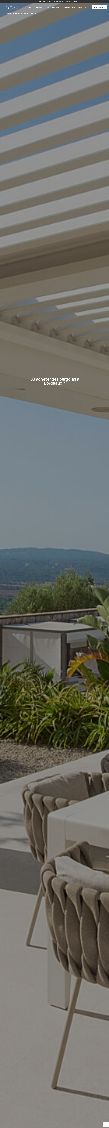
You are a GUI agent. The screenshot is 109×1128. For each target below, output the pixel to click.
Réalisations (55, 7)
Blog (73, 7)
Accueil (9, 13)
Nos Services (38, 7)
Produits (29, 7)
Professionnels (65, 7)
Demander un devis (99, 7)
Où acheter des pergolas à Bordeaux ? (24, 13)
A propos (46, 7)
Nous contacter (82, 7)
